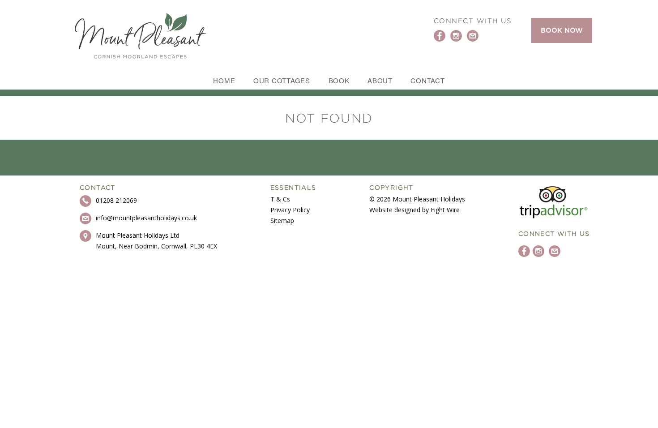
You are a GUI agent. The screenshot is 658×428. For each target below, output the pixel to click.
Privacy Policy (290, 209)
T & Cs (280, 199)
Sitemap (282, 220)
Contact (427, 80)
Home (224, 80)
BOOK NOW (562, 30)
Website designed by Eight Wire (414, 209)
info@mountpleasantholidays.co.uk (146, 218)
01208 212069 (116, 200)
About (380, 80)
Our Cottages (281, 80)
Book (339, 80)
